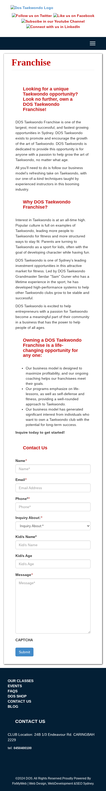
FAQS (12, 691)
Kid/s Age (23, 556)
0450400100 (23, 748)
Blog (13, 706)
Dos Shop (17, 696)
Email (20, 480)
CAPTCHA (24, 640)
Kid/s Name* (26, 537)
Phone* (22, 499)
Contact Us (19, 701)
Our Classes (20, 681)
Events (15, 686)
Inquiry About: (28, 518)
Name (21, 461)
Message (24, 575)
